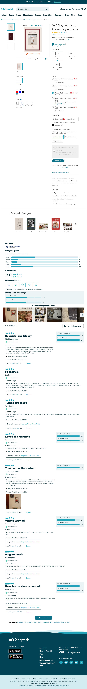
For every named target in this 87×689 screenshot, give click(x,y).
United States (54, 678)
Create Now (58, 161)
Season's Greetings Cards (31, 20)
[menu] (46, 59)
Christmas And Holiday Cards (14, 20)
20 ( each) (66, 119)
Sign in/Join (66, 9)
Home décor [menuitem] (47, 15)
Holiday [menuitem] (4, 15)
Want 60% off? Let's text (47, 664)
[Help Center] (81, 9)
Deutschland (15, 678)
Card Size (55, 50)
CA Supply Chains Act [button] (53, 681)
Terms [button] (19, 681)
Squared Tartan (31, 232)
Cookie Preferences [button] (39, 681)
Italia (35, 678)
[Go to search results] (46, 9)
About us (43, 648)
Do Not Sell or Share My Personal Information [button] (43, 683)
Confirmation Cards (43, 622)
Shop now (58, 2)
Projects (77, 9)
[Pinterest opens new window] (72, 661)
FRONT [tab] (25, 26)
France (23, 678)
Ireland (29, 678)
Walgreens (58, 104)
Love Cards (20, 622)
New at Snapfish (46, 651)
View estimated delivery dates (60, 172)
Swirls (55, 232)
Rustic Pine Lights (43, 232)
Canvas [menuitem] (38, 15)
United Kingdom (43, 678)
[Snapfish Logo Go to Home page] (7, 8)
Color (18, 89)
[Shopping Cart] (84, 9)
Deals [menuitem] (80, 15)
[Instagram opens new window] (66, 661)
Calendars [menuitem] (58, 15)
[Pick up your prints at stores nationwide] (61, 652)
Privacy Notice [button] (27, 681)
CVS (62, 104)
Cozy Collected (67, 232)
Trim (17, 100)
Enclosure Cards (55, 622)
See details (65, 167)
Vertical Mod (19, 232)
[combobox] (33, 9)
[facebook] (61, 661)
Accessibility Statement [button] (69, 681)
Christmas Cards (65, 622)
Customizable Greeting (61, 130)
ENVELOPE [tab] (38, 26)
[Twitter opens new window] (82, 661)
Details (67, 40)
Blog (41, 654)
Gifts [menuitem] (67, 15)
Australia (63, 678)
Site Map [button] (13, 681)
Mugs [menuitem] (73, 15)
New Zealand (72, 678)
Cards (3, 20)
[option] (10, 27)
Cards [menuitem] (18, 15)
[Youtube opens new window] (77, 661)
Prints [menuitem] (11, 15)
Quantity (55, 115)
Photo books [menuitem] (28, 15)
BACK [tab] (31, 26)
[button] (29, 59)
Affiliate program (46, 660)
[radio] (17, 92)
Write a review (58, 35)
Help (41, 657)
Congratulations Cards (30, 622)
